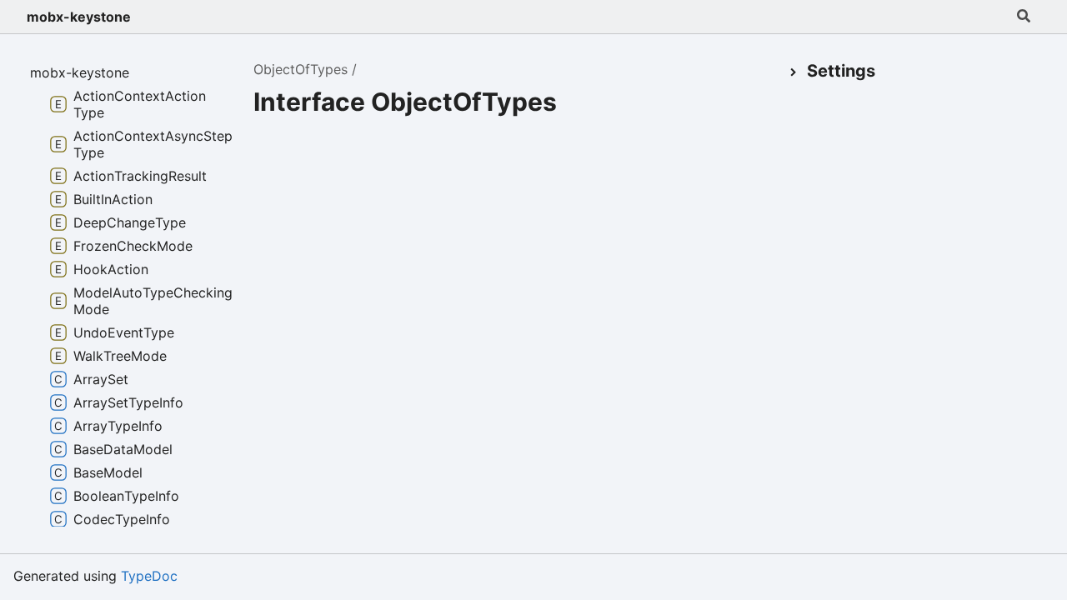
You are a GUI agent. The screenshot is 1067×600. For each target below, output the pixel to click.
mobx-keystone (79, 16)
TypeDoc (149, 576)
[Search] (1023, 16)
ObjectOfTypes (300, 69)
